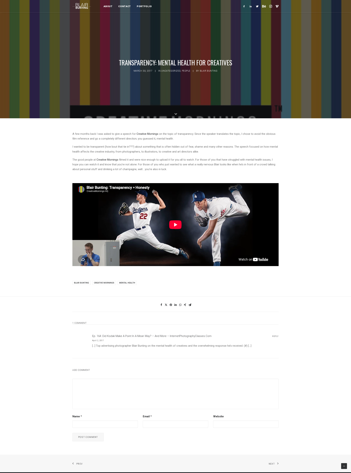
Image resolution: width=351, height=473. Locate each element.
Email (147, 416)
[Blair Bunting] (81, 6)
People (186, 71)
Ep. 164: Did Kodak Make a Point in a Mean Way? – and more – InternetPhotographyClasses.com (152, 336)
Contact (124, 6)
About (107, 6)
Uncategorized (170, 71)
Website (218, 416)
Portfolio (144, 6)
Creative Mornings (147, 134)
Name (77, 416)
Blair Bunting (209, 71)
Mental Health (127, 283)
